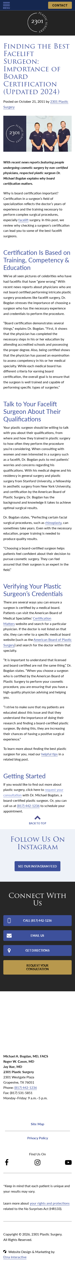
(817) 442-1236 (25, 1087)
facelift (23, 219)
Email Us (37, 935)
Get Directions (37, 950)
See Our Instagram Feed (37, 866)
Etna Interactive (14, 1257)
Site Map (37, 1123)
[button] (6, 5)
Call (37, 920)
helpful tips (49, 754)
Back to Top (37, 823)
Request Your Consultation (37, 967)
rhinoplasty (53, 522)
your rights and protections (50, 1203)
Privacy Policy (37, 1137)
